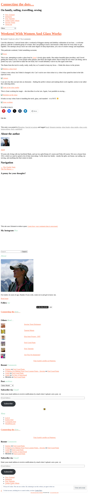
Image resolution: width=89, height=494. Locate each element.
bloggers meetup (55, 127)
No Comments (26, 39)
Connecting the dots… (17, 4)
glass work (83, 127)
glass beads (66, 127)
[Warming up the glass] (9, 95)
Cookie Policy (38, 490)
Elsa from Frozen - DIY (32, 336)
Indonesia (8, 17)
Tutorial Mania (29, 330)
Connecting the (10, 312)
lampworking (5, 129)
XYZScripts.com (54, 492)
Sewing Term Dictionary (32, 324)
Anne (34, 57)
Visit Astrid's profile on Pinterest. (44, 361)
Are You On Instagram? (32, 355)
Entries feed (9, 420)
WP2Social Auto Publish (37, 492)
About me (8, 24)
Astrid (5, 39)
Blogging (21, 127)
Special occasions (31, 127)
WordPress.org (10, 424)
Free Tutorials (10, 19)
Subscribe (8, 404)
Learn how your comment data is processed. (43, 226)
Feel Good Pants (29, 343)
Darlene (8, 369)
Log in (7, 418)
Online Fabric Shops (12, 20)
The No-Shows (7, 169)
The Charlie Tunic (8, 167)
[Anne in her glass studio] (10, 87)
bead (47, 127)
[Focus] (4, 54)
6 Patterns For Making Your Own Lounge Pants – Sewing (25, 371)
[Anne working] (7, 102)
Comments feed (10, 422)
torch (12, 129)
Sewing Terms (10, 22)
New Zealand (10, 15)
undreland (18, 129)
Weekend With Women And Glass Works (31, 33)
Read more (4, 298)
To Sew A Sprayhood (19, 375)
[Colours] (4, 78)
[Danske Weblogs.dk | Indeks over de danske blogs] (44, 409)
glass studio (74, 127)
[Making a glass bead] (9, 69)
